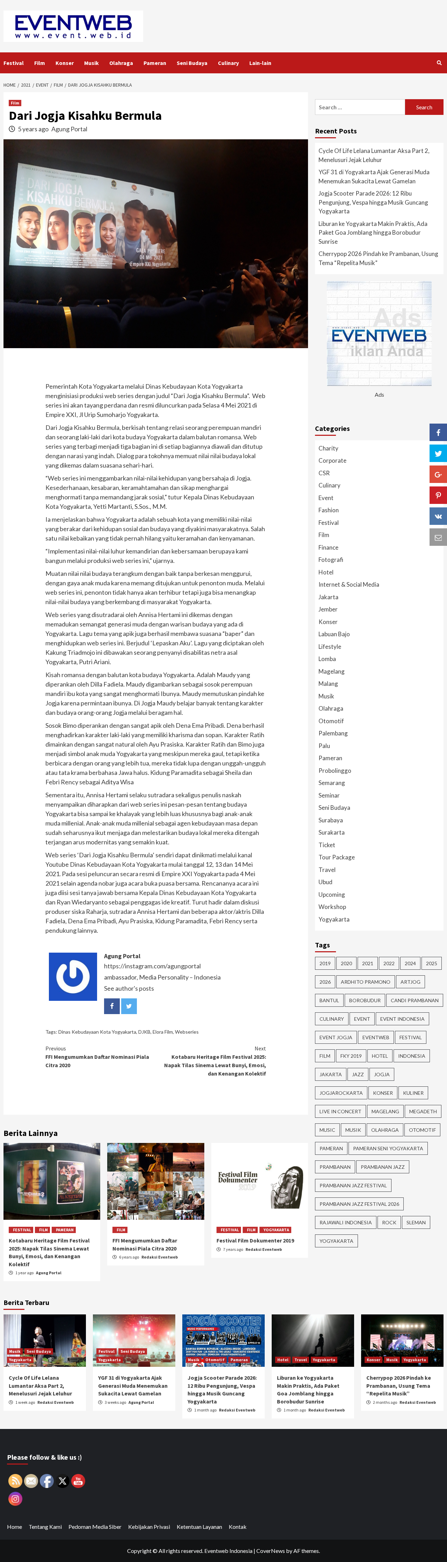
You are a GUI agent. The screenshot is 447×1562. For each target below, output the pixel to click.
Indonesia (411, 1056)
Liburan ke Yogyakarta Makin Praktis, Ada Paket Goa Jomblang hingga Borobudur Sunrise (372, 232)
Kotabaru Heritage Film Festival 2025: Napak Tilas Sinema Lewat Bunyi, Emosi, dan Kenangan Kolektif (215, 1061)
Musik (91, 62)
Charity (328, 448)
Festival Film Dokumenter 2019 (255, 1240)
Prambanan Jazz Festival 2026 (359, 1204)
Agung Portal (69, 129)
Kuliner (413, 1093)
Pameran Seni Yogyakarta (388, 1148)
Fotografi (330, 559)
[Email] (438, 537)
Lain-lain (260, 62)
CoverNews (270, 1550)
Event (326, 497)
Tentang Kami (45, 1526)
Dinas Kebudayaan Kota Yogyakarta (97, 1032)
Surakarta (331, 832)
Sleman (416, 1222)
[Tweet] (438, 453)
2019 (325, 963)
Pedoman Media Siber (95, 1526)
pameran (331, 1148)
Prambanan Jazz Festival (353, 1185)
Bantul (329, 1000)
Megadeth (423, 1111)
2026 (325, 982)
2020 (346, 963)
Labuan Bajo (334, 634)
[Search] (439, 62)
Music (327, 1130)
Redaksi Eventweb (159, 1257)
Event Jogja (336, 1037)
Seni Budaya (192, 62)
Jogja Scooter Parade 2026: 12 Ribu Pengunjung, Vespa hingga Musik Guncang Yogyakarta (373, 202)
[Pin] (438, 495)
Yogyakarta (276, 1229)
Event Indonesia (402, 1019)
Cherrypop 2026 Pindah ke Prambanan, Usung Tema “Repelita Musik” (378, 258)
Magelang (331, 671)
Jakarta (328, 597)
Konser (65, 62)
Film (39, 62)
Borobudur (365, 1000)
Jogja (382, 1074)
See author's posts (129, 988)
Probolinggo (334, 770)
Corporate (332, 460)
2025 (431, 963)
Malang (328, 683)
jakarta (331, 1074)
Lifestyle (329, 646)
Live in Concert (340, 1111)
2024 (410, 963)
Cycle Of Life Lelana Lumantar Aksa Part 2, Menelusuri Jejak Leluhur (374, 155)
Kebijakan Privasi (149, 1526)
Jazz (358, 1074)
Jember (328, 609)
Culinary (228, 62)
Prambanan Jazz (383, 1167)
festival (411, 1037)
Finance (328, 547)
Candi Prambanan (415, 1000)
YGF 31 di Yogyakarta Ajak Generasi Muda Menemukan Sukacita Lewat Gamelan (374, 176)
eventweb (375, 1037)
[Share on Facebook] (438, 432)
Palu (324, 745)
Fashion (328, 510)
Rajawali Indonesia (346, 1222)
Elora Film (163, 1032)
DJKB (144, 1032)
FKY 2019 (351, 1056)
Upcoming (331, 894)
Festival (13, 62)
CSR (324, 473)
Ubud (325, 882)
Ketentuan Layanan (199, 1526)
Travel (327, 869)
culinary (332, 1019)
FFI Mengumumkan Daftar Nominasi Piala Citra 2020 (97, 1057)
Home (14, 1526)
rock (389, 1222)
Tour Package (336, 857)
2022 (389, 963)
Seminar (329, 795)
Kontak (238, 1526)
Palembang (333, 733)
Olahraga (121, 62)
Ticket (326, 845)
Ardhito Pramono (365, 982)
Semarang (331, 782)
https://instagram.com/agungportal (152, 966)
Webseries (187, 1032)
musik (353, 1130)
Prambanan (335, 1167)
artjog (410, 982)
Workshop (332, 906)
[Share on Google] (438, 474)
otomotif (422, 1130)
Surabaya (330, 820)
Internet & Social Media (348, 584)
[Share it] (438, 516)
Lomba (327, 658)
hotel (380, 1056)
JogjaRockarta (341, 1093)
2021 (367, 963)
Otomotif (331, 721)
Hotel (326, 572)
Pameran (155, 62)
